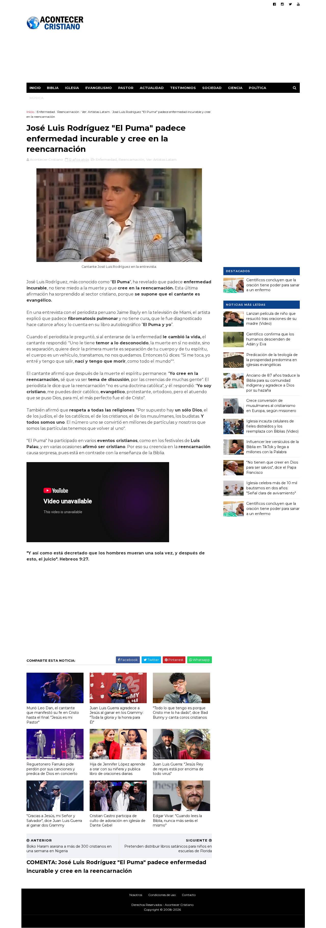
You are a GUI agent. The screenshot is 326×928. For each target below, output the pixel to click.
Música (37, 98)
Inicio (35, 88)
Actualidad (152, 88)
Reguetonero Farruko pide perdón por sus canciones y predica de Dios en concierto (51, 769)
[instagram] (282, 4)
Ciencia (235, 88)
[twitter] (290, 4)
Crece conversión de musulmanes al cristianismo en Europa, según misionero (271, 405)
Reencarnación (68, 112)
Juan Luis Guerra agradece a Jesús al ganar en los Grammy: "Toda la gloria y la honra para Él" (116, 715)
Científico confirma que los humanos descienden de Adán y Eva (270, 339)
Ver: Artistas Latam (96, 112)
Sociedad (212, 88)
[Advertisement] (207, 47)
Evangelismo (98, 88)
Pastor (125, 88)
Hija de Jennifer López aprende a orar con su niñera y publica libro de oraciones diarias (117, 769)
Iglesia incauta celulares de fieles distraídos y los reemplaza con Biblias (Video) (272, 426)
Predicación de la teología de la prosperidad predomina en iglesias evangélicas (272, 359)
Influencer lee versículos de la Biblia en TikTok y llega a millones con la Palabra (272, 446)
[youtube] (298, 4)
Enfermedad (46, 112)
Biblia (53, 88)
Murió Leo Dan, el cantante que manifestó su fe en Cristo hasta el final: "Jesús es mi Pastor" (52, 715)
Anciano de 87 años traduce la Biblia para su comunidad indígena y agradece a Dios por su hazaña (273, 383)
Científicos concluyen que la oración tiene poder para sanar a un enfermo (273, 285)
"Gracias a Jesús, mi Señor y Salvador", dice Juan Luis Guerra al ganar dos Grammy (54, 821)
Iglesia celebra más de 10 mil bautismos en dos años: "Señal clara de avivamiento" (271, 488)
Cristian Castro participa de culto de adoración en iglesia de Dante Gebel (117, 821)
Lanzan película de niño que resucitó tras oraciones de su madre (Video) (271, 318)
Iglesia (72, 88)
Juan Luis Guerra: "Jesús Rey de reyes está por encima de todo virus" (178, 769)
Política (257, 88)
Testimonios (183, 88)
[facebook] (274, 4)
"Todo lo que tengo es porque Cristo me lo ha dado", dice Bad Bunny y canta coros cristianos (180, 713)
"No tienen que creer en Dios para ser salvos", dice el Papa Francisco (272, 467)
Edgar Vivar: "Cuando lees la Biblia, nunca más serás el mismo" (177, 821)
